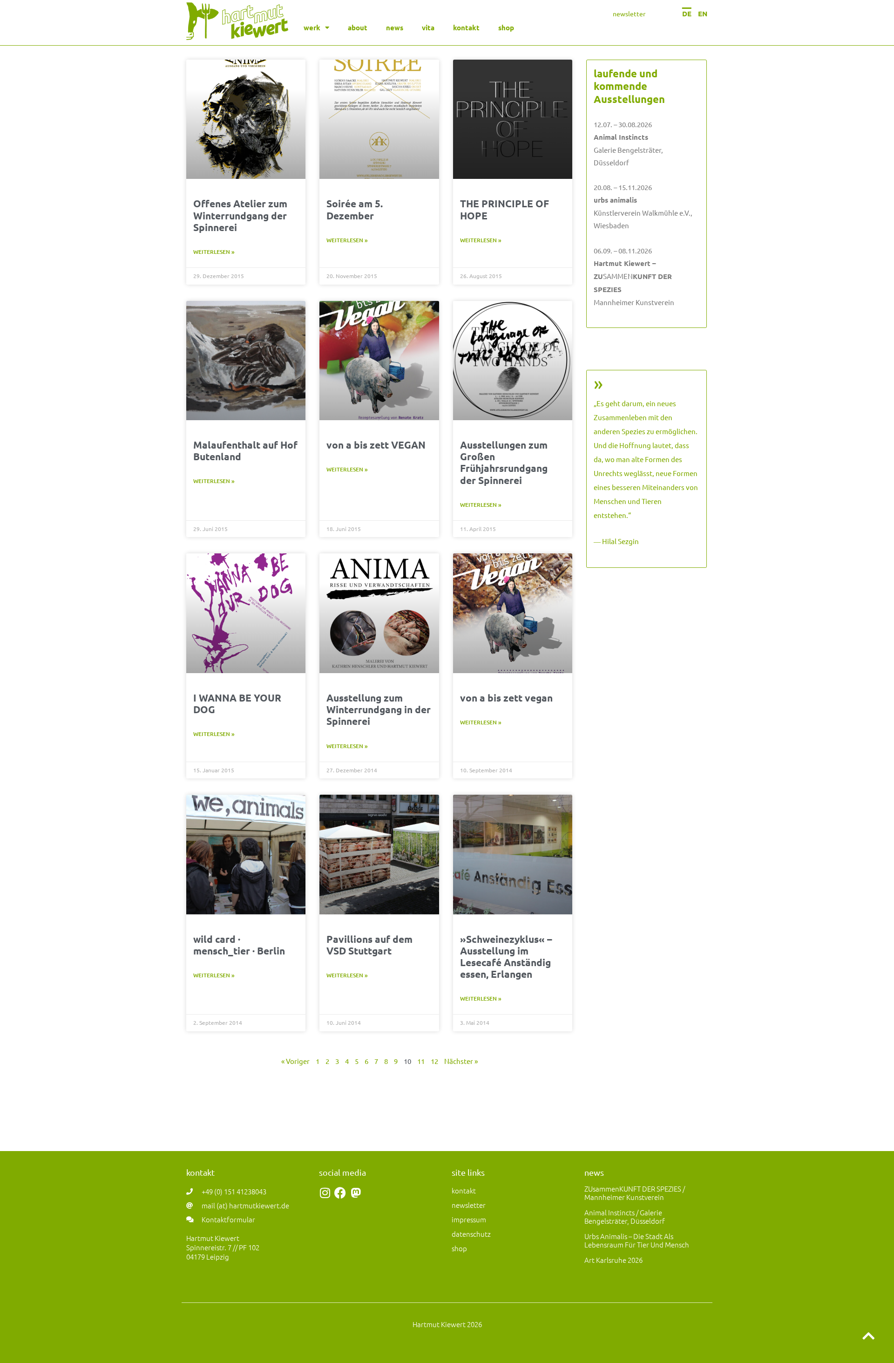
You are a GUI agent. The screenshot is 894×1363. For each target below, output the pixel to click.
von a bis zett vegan (506, 697)
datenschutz (471, 1233)
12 (434, 1060)
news (394, 27)
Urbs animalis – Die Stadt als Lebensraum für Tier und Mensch (636, 1240)
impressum (469, 1219)
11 (421, 1060)
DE (686, 13)
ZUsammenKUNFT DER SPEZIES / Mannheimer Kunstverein (634, 1193)
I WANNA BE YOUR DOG (237, 703)
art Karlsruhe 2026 (613, 1260)
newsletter (629, 13)
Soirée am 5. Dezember (354, 209)
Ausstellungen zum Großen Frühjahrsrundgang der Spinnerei (504, 462)
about (357, 27)
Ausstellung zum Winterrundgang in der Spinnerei (378, 709)
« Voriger (295, 1060)
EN (702, 13)
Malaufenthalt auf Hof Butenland (245, 450)
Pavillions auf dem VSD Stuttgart (369, 945)
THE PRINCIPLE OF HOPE (504, 209)
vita (428, 27)
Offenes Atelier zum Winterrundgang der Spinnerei (240, 215)
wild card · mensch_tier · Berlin (239, 945)
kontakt (466, 27)
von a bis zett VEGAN (376, 444)
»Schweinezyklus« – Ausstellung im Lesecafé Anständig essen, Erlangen (506, 957)
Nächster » (461, 1060)
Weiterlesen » (214, 252)
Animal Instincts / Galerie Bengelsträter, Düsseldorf (624, 1216)
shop (506, 27)
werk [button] (312, 27)
